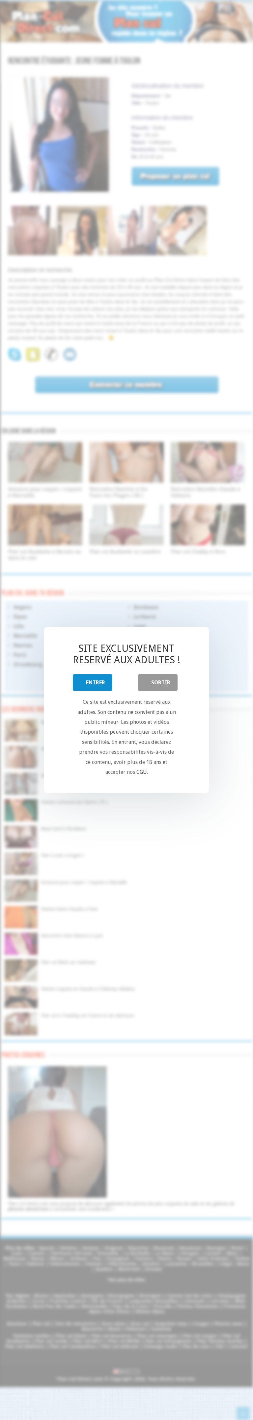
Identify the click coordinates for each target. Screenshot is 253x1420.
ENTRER (95, 682)
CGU (141, 772)
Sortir (160, 682)
